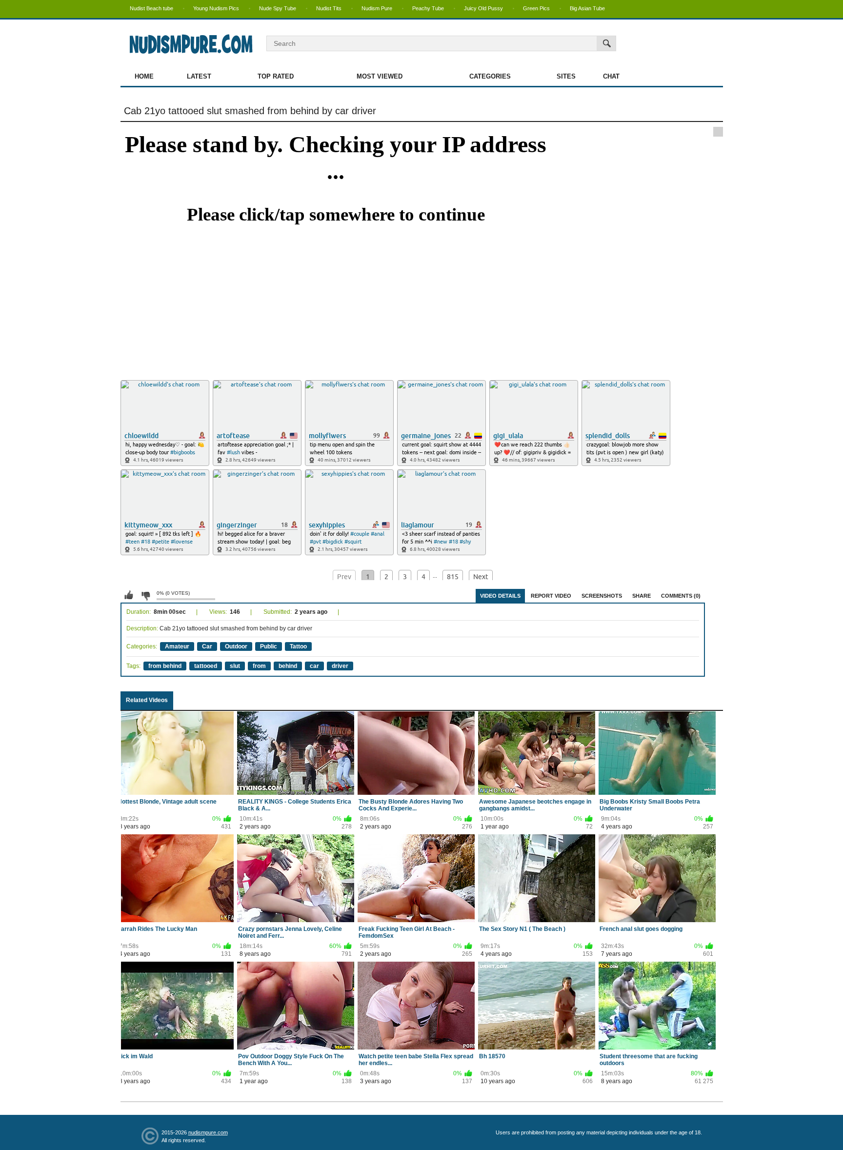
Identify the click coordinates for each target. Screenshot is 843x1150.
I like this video (128, 595)
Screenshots (602, 596)
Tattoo (298, 646)
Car (207, 646)
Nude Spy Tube (277, 8)
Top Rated (276, 76)
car (314, 666)
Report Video (551, 596)
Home (144, 76)
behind (288, 666)
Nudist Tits (328, 8)
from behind (164, 666)
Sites (566, 76)
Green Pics (536, 8)
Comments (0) (681, 596)
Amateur (177, 646)
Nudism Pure (376, 8)
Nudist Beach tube (151, 8)
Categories (490, 76)
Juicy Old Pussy (483, 8)
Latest (199, 76)
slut (235, 666)
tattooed (205, 666)
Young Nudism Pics (216, 8)
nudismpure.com (208, 1132)
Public (268, 646)
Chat (611, 76)
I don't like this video (145, 595)
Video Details (500, 596)
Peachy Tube (428, 8)
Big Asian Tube (587, 8)
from (259, 666)
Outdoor (236, 646)
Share (641, 596)
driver (340, 666)
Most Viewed (379, 76)
